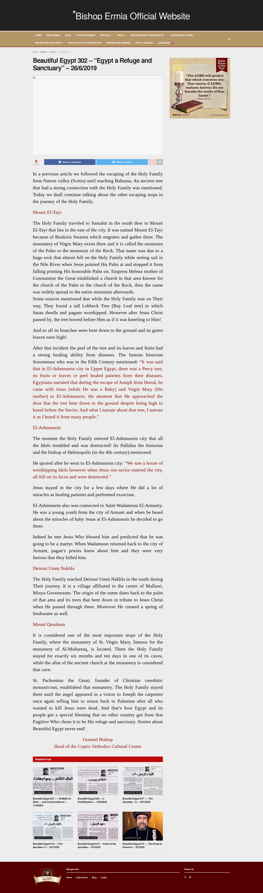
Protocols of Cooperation (85, 42)
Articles (52, 51)
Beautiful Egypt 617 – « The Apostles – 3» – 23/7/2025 (138, 800)
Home (38, 35)
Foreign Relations (181, 35)
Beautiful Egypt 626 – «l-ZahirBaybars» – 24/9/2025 (92, 800)
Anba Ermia (53, 35)
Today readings (85, 35)
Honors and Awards (118, 42)
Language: (164, 42)
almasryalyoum (64, 51)
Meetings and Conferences (147, 35)
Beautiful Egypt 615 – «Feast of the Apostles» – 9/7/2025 (97, 845)
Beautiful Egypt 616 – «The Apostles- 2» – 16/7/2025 (48, 845)
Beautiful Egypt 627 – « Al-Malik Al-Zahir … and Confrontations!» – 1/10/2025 (52, 802)
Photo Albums (144, 42)
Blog (94, 877)
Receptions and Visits (48, 42)
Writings (105, 35)
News (68, 35)
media (120, 35)
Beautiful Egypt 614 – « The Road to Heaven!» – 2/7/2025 (142, 845)
